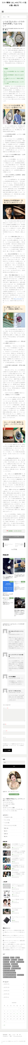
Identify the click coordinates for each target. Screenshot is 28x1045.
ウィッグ (7, 820)
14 (17, 1013)
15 (20, 1013)
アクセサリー (8, 817)
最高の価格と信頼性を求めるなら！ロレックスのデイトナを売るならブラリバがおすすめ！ (19, 613)
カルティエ (14, 959)
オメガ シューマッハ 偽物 (9, 807)
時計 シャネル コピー (7, 800)
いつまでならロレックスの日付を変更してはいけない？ (13, 537)
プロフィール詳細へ (14, 794)
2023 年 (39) (6, 994)
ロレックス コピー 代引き (9, 804)
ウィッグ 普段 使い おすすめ (18, 899)
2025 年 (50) (6, 987)
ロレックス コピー (18, 298)
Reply (21, 634)
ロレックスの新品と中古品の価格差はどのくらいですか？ (8, 578)
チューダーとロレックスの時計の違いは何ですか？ (19, 576)
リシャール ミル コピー (8, 802)
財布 (6, 833)
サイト (4, 737)
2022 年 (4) (6, 997)
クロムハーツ (20, 974)
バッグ (6, 822)
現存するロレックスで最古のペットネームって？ (19, 589)
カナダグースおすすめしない (10, 972)
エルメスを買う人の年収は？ (10, 977)
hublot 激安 (5, 805)
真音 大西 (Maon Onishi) (16, 28)
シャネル (21, 959)
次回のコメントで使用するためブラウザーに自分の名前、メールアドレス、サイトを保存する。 (13, 745)
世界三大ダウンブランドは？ (10, 974)
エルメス (13, 961)
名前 (4, 724)
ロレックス (6, 539)
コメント (5, 708)
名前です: (5, 791)
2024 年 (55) (6, 990)
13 (14, 1013)
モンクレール (14, 964)
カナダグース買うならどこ (9, 970)
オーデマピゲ (6, 959)
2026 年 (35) (6, 984)
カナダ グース (7, 968)
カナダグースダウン (16, 968)
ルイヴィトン (15, 966)
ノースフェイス (21, 961)
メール (5, 730)
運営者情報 (5, 1034)
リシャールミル (7, 966)
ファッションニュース (10, 825)
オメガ (18, 957)
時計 (7, 29)
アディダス (6, 961)
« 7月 (4, 1025)
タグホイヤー (6, 964)
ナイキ (12, 957)
